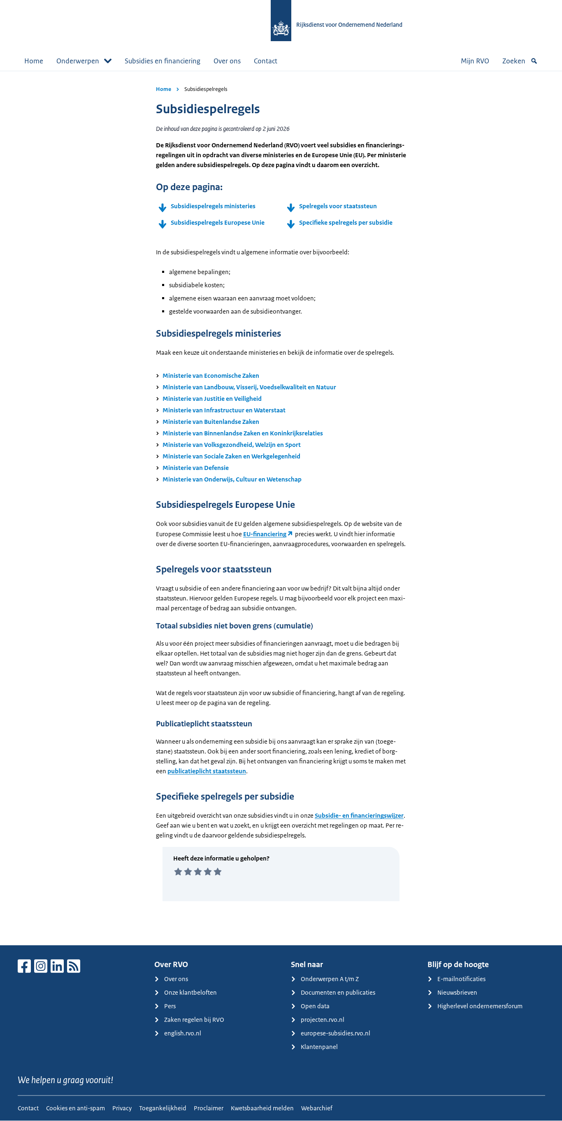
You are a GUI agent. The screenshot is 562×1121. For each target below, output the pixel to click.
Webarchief (316, 1108)
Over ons (227, 60)
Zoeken (513, 60)
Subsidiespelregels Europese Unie (218, 222)
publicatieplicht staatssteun (206, 771)
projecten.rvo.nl (322, 1019)
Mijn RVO (475, 60)
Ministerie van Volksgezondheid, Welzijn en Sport (232, 445)
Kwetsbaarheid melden (262, 1108)
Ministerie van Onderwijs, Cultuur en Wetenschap (232, 479)
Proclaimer (208, 1108)
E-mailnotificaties (461, 979)
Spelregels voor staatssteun (338, 206)
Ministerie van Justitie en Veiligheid (212, 398)
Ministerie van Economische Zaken (211, 375)
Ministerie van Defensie (196, 468)
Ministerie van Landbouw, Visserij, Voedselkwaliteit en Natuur (249, 387)
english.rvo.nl (182, 1033)
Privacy (122, 1108)
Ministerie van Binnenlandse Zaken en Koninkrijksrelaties (243, 433)
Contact (265, 60)
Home (33, 60)
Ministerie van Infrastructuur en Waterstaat (224, 410)
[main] (281, 508)
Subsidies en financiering (162, 60)
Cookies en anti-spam (75, 1108)
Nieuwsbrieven (457, 992)
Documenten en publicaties (338, 992)
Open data (315, 1006)
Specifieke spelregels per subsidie (345, 222)
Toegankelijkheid (162, 1108)
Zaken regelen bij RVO (194, 1019)
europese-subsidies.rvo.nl (335, 1033)
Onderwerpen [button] (77, 60)
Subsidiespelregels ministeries (213, 206)
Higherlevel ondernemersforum (480, 1006)
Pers (170, 1006)
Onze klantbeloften (190, 992)
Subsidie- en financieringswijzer (359, 815)
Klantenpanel (319, 1047)
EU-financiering (264, 534)
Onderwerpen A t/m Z (330, 979)
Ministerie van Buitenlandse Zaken (211, 422)
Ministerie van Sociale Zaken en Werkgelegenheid (231, 456)
